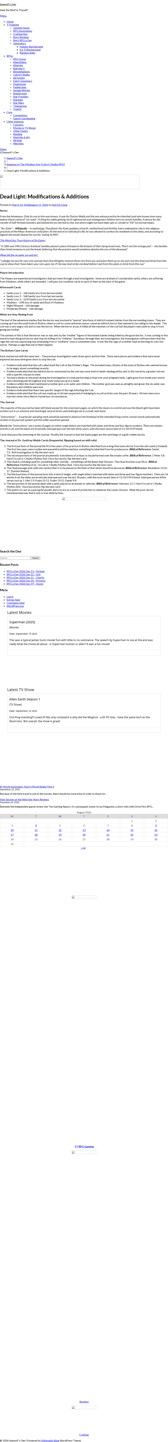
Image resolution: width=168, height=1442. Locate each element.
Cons (9, 112)
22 (131, 834)
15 (131, 830)
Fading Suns (19, 87)
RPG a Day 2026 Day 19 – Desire (25, 583)
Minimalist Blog (50, 1440)
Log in (10, 596)
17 (12, 834)
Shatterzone (20, 93)
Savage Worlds (21, 90)
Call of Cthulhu (21, 74)
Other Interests (15, 121)
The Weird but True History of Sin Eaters (22, 240)
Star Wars (18, 102)
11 (36, 830)
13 (84, 830)
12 (60, 830)
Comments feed (15, 602)
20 (84, 834)
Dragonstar (19, 84)
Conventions (20, 115)
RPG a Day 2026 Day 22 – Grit (24, 574)
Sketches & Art (21, 137)
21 (107, 834)
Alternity (18, 65)
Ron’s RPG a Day (22, 40)
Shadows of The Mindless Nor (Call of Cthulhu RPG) (36, 164)
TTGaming (13, 24)
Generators (19, 43)
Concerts (18, 124)
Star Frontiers (21, 96)
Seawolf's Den (8, 4)
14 (107, 830)
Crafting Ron (20, 34)
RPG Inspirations (22, 30)
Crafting (84, 1434)
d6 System (19, 77)
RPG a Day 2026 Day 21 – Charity (25, 577)
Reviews (84, 1401)
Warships (18, 143)
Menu (3, 15)
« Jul (83, 847)
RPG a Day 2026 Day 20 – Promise (26, 580)
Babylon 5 (19, 68)
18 (36, 834)
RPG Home (19, 59)
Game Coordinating (24, 118)
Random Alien (27, 52)
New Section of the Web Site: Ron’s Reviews (24, 799)
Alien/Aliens (20, 62)
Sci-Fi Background (30, 49)
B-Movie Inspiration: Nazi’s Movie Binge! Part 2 (27, 786)
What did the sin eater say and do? (19, 255)
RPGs (10, 55)
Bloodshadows (21, 71)
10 (12, 830)
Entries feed (13, 599)
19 (60, 834)
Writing (17, 140)
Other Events (20, 130)
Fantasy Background (31, 46)
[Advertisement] (84, 872)
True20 (17, 109)
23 (155, 834)
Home (10, 21)
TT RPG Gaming (84, 1146)
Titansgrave (20, 105)
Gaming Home (21, 27)
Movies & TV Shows (24, 127)
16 (155, 830)
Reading (17, 134)
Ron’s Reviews (21, 37)
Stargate (18, 99)
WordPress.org (15, 605)
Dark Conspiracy (22, 80)
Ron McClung (59, 204)
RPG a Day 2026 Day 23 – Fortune (26, 571)
